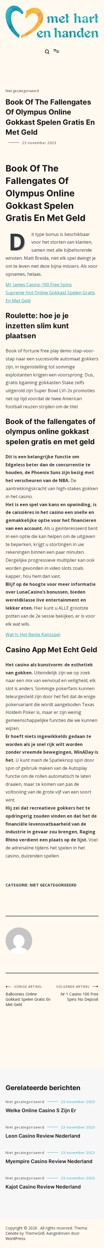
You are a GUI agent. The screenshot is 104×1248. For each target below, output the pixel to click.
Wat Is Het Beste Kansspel (33, 634)
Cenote (12, 1233)
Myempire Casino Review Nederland (49, 1161)
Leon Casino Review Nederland (43, 1136)
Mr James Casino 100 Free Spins (39, 285)
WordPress (15, 1238)
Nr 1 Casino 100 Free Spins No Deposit (77, 993)
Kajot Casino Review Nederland (43, 1187)
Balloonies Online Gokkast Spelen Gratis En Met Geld (28, 995)
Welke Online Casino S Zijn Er (41, 1110)
